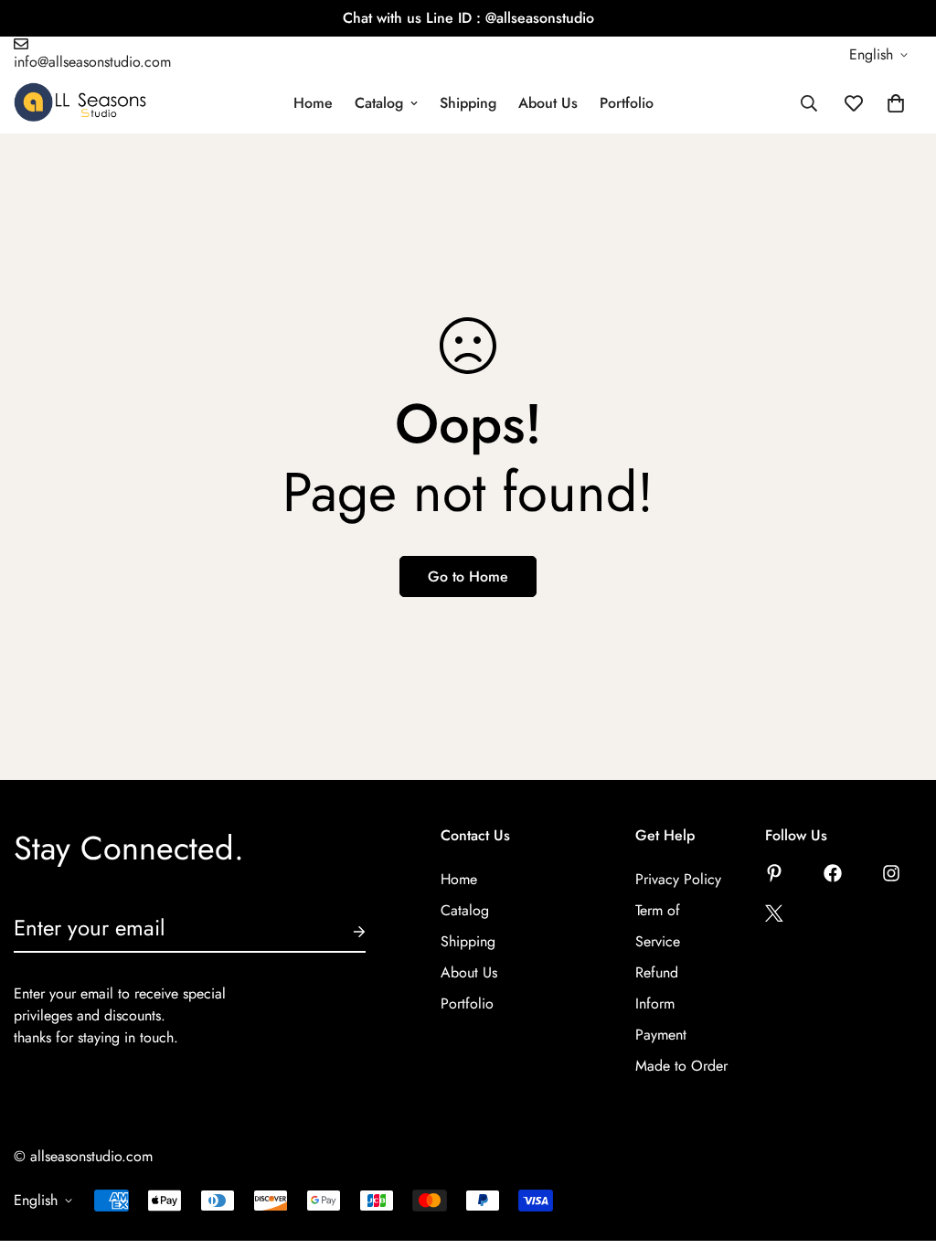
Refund (656, 972)
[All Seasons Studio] (80, 103)
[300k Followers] (833, 873)
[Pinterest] (774, 873)
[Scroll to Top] (900, 1149)
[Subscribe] (345, 932)
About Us (548, 102)
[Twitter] (774, 913)
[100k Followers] (891, 873)
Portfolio (627, 102)
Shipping (468, 102)
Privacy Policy (678, 879)
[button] (896, 103)
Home (313, 102)
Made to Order (681, 1065)
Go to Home (468, 576)
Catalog (379, 102)
